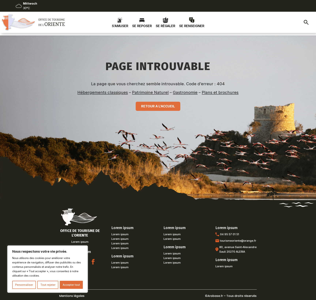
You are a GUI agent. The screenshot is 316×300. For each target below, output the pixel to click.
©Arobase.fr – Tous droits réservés (231, 296)
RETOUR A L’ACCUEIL (158, 106)
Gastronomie (185, 92)
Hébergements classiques (102, 92)
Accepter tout (71, 284)
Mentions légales (71, 296)
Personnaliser (24, 284)
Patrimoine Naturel (150, 92)
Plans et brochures (220, 92)
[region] (47, 269)
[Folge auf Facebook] (93, 261)
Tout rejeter (47, 284)
